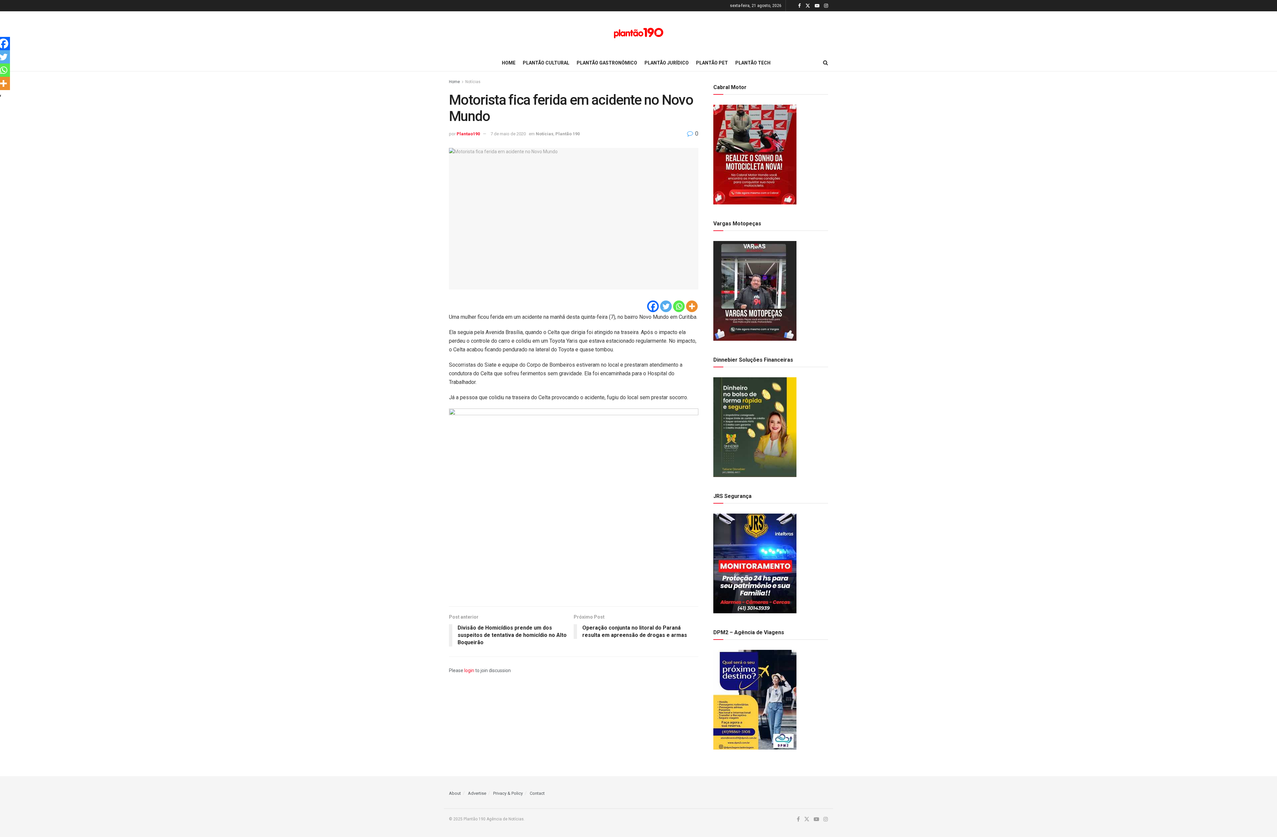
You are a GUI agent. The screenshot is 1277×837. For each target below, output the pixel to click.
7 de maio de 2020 (508, 133)
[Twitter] (666, 306)
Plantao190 (468, 133)
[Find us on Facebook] (799, 6)
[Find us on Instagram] (826, 6)
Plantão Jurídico (666, 62)
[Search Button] (825, 63)
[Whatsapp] (679, 306)
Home (508, 62)
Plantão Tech (753, 62)
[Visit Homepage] (638, 33)
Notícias (473, 81)
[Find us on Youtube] (817, 6)
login (469, 670)
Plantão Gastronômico (607, 62)
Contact (537, 793)
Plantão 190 (567, 133)
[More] (692, 306)
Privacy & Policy (508, 793)
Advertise (477, 793)
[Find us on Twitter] (807, 6)
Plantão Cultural (546, 62)
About (455, 793)
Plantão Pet (712, 62)
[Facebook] (653, 306)
